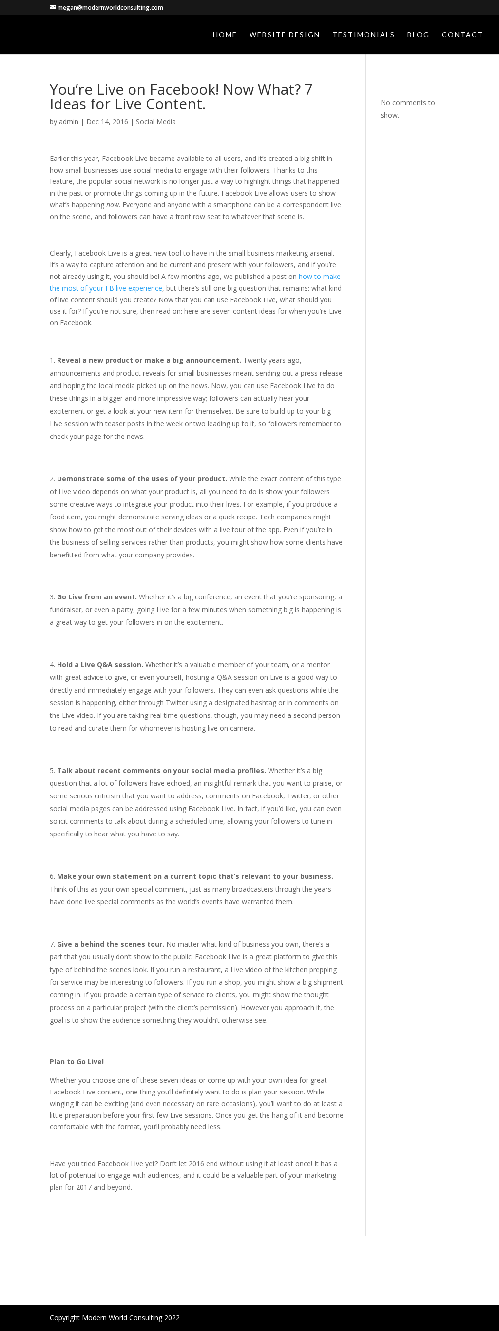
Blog (418, 35)
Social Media (156, 121)
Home (225, 35)
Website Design (285, 35)
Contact (462, 35)
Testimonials (363, 35)
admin (68, 121)
